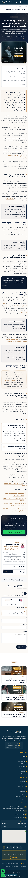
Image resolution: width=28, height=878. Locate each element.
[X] (21, 572)
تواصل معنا (23, 773)
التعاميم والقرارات (22, 766)
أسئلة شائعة (22, 85)
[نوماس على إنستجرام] (17, 847)
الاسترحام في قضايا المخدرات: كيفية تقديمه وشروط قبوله (14, 494)
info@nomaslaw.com (19, 817)
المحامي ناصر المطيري (21, 761)
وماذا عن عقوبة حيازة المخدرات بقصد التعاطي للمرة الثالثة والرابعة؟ (14, 81)
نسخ (4, 285)
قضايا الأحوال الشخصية (21, 786)
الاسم (25, 618)
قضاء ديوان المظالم (22, 794)
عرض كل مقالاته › (8, 572)
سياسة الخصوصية (21, 876)
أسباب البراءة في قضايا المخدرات (14, 304)
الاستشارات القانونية (22, 799)
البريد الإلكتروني (23, 624)
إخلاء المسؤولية (7, 876)
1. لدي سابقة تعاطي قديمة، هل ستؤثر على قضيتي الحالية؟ (16, 426)
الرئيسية (25, 7)
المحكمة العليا (10, 198)
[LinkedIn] (24, 572)
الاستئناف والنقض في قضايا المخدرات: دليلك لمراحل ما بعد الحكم (14, 504)
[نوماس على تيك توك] (10, 847)
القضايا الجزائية (23, 781)
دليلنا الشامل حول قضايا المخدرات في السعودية (15, 484)
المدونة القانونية (23, 763)
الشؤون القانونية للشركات (20, 796)
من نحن (24, 758)
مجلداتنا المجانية (22, 768)
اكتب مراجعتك (14, 857)
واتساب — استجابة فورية (19, 814)
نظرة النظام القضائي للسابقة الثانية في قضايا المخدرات (15, 72)
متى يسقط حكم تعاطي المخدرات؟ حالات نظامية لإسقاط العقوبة (13, 510)
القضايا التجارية (23, 784)
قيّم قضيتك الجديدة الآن (10, 381)
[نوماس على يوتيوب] (14, 847)
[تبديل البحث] (16, 2)
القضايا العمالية (23, 789)
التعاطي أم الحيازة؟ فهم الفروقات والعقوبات (17, 156)
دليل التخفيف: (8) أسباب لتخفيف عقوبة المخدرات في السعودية (16, 340)
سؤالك (25, 631)
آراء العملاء (23, 771)
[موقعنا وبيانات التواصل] (20, 2)
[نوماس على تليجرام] (7, 847)
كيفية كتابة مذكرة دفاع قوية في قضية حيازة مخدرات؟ (13, 499)
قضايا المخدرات (19, 7)
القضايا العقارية (23, 791)
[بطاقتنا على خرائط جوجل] (4, 847)
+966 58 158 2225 (20, 810)
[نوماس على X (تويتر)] (20, 847)
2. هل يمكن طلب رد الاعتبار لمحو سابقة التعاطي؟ (16, 447)
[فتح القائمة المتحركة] (26, 2)
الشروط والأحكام (14, 876)
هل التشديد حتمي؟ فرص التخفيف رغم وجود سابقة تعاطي (14, 77)
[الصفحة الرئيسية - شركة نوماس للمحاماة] (14, 732)
